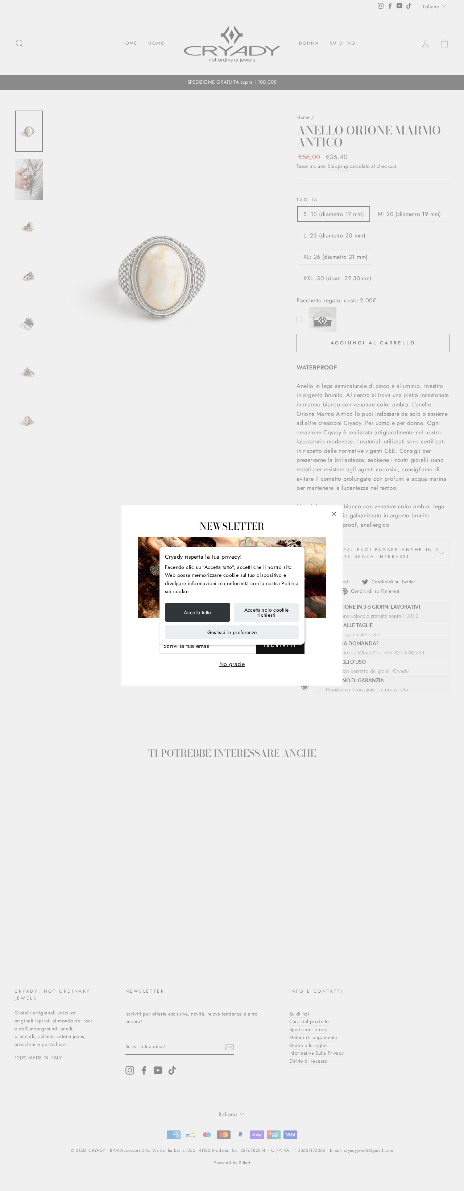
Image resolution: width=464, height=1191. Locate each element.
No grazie (232, 664)
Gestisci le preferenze (232, 632)
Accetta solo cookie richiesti (266, 612)
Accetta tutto (197, 612)
